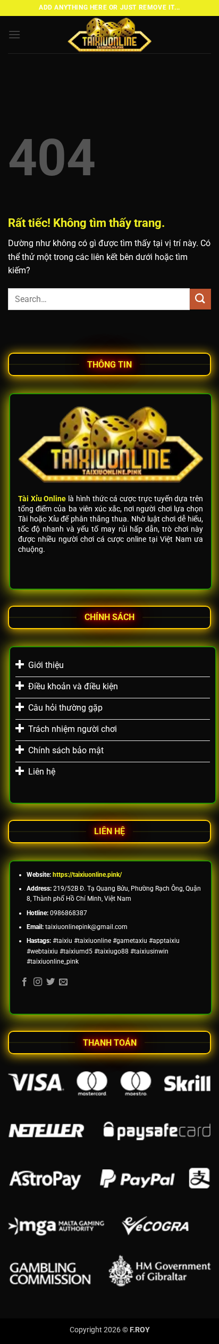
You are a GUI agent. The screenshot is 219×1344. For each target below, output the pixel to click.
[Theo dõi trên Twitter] (50, 982)
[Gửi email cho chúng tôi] (63, 982)
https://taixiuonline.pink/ (87, 874)
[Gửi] (200, 299)
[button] (14, 34)
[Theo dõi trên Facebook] (24, 982)
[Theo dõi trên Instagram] (37, 982)
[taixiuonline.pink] (109, 34)
